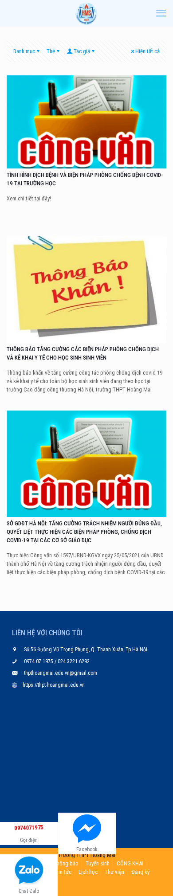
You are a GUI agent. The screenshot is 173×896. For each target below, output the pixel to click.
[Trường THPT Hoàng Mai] (86, 13)
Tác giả (82, 51)
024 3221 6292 (73, 661)
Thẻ (51, 51)
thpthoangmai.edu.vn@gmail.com (60, 673)
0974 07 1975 (39, 661)
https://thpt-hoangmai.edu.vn (54, 685)
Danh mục (24, 51)
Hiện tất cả (147, 51)
